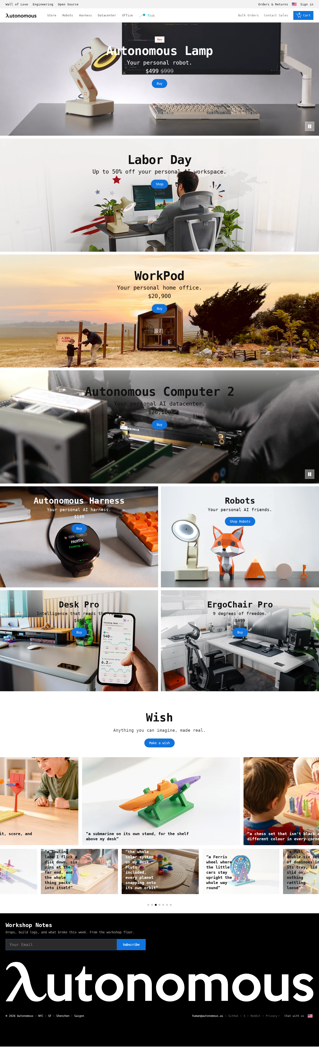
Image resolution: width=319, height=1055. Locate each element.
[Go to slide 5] (163, 905)
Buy (159, 83)
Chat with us (294, 1016)
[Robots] (240, 536)
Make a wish (159, 743)
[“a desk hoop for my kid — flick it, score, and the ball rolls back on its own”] (159, 801)
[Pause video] (309, 126)
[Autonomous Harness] (79, 536)
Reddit (255, 1016)
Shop (159, 184)
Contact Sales (276, 15)
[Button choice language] (294, 4)
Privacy (271, 1016)
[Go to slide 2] (152, 905)
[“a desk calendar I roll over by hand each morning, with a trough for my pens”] (78, 871)
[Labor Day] (159, 195)
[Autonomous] (21, 16)
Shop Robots (240, 521)
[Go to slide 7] (171, 905)
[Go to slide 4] (159, 905)
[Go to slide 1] (148, 905)
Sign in (306, 4)
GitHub (233, 1016)
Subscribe (131, 944)
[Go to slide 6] (167, 905)
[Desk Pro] (79, 640)
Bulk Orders (248, 15)
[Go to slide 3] (156, 905)
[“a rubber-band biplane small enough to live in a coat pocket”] (240, 871)
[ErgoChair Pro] (240, 640)
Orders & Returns (273, 4)
